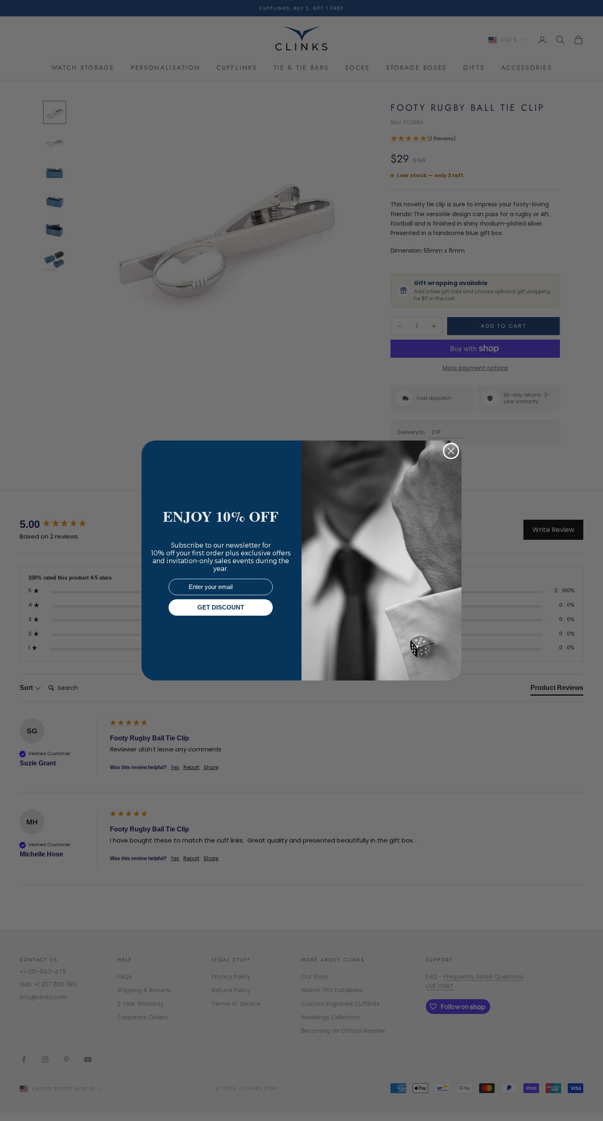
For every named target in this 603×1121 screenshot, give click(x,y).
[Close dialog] (451, 451)
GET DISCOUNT (220, 607)
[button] (582, 1100)
